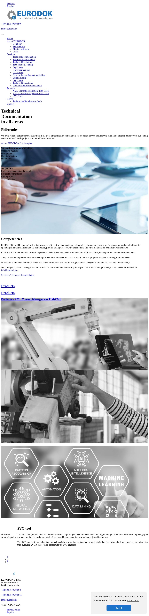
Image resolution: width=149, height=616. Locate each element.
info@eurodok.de (9, 28)
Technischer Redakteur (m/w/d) (27, 101)
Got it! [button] (119, 608)
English (10, 6)
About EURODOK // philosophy (16, 143)
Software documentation (24, 59)
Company (17, 44)
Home (10, 38)
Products (11, 88)
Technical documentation (24, 57)
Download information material (27, 85)
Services (11, 54)
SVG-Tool (18, 96)
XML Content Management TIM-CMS (31, 91)
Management (19, 46)
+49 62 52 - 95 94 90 (11, 24)
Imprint (10, 612)
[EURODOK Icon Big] (30, 19)
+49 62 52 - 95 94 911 (11, 595)
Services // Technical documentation (17, 275)
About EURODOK (16, 41)
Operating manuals (21, 70)
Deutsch (11, 3)
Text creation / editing (23, 64)
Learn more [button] (133, 600)
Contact (10, 104)
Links (15, 51)
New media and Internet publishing (29, 75)
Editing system (19, 78)
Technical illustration (22, 62)
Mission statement (21, 49)
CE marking (18, 72)
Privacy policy (13, 609)
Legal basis (18, 67)
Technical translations (23, 83)
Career (10, 98)
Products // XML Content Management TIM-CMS (31, 299)
